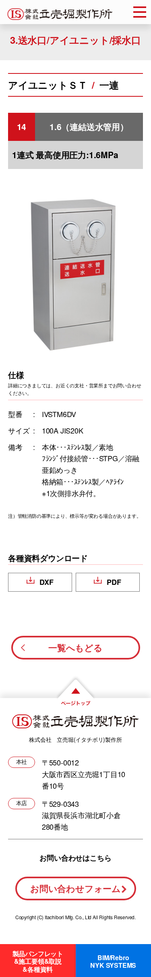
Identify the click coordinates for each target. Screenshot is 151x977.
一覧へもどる (75, 647)
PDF (114, 582)
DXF (46, 582)
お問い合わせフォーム (75, 888)
